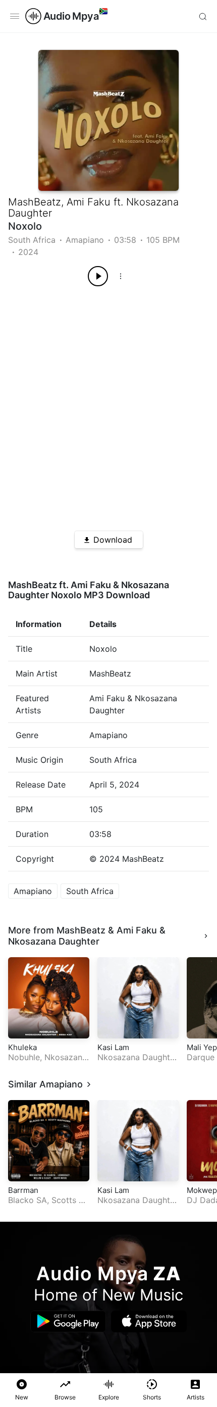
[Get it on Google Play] (68, 1321)
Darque (200, 1057)
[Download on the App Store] (149, 1321)
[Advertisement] (108, 404)
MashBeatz (34, 202)
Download (113, 540)
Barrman (23, 1190)
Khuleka (22, 1047)
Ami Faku (89, 202)
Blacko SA (27, 1200)
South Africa (32, 240)
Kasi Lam (113, 1047)
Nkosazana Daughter (53, 941)
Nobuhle (24, 1057)
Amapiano (85, 240)
